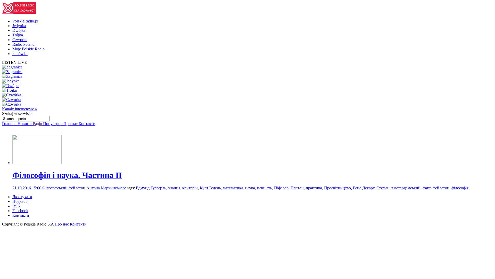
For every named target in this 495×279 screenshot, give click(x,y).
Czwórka (19, 39)
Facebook (20, 210)
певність (264, 188)
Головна (10, 123)
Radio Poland (23, 44)
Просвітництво (337, 188)
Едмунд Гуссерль (151, 188)
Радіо (38, 123)
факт (427, 188)
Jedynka (19, 26)
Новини (25, 123)
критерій (190, 188)
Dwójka (19, 30)
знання (174, 188)
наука (250, 188)
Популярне (53, 123)
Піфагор (281, 188)
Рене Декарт (363, 188)
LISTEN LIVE (14, 62)
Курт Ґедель (210, 188)
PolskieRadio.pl (25, 21)
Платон (297, 188)
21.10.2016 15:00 (27, 188)
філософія (459, 188)
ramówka (20, 53)
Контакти (87, 123)
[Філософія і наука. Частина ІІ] (37, 162)
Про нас (71, 123)
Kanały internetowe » (19, 109)
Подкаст (19, 201)
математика (233, 188)
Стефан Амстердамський (398, 188)
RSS (16, 206)
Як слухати (22, 197)
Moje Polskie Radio (28, 49)
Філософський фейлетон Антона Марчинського (84, 188)
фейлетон (441, 188)
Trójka (17, 35)
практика (314, 188)
